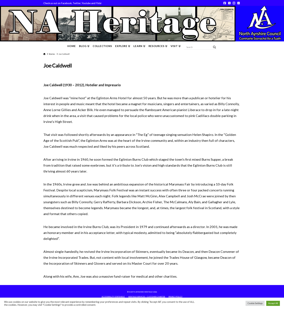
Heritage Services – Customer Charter (146, 297)
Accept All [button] (273, 303)
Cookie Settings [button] (255, 303)
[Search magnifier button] (214, 47)
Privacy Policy (175, 297)
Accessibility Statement (113, 297)
